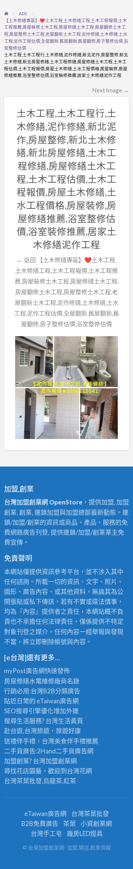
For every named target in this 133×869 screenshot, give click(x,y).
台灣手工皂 (46, 833)
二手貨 (65, 751)
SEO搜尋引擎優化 (29, 711)
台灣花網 (79, 771)
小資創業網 (96, 823)
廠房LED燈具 (85, 833)
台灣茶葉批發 (23, 781)
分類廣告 (67, 691)
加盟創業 (58, 761)
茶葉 (69, 823)
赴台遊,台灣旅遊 (27, 731)
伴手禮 (76, 741)
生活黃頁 (70, 721)
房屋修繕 (16, 681)
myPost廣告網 (24, 671)
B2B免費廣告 (39, 823)
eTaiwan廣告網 (58, 701)
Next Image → (110, 90)
